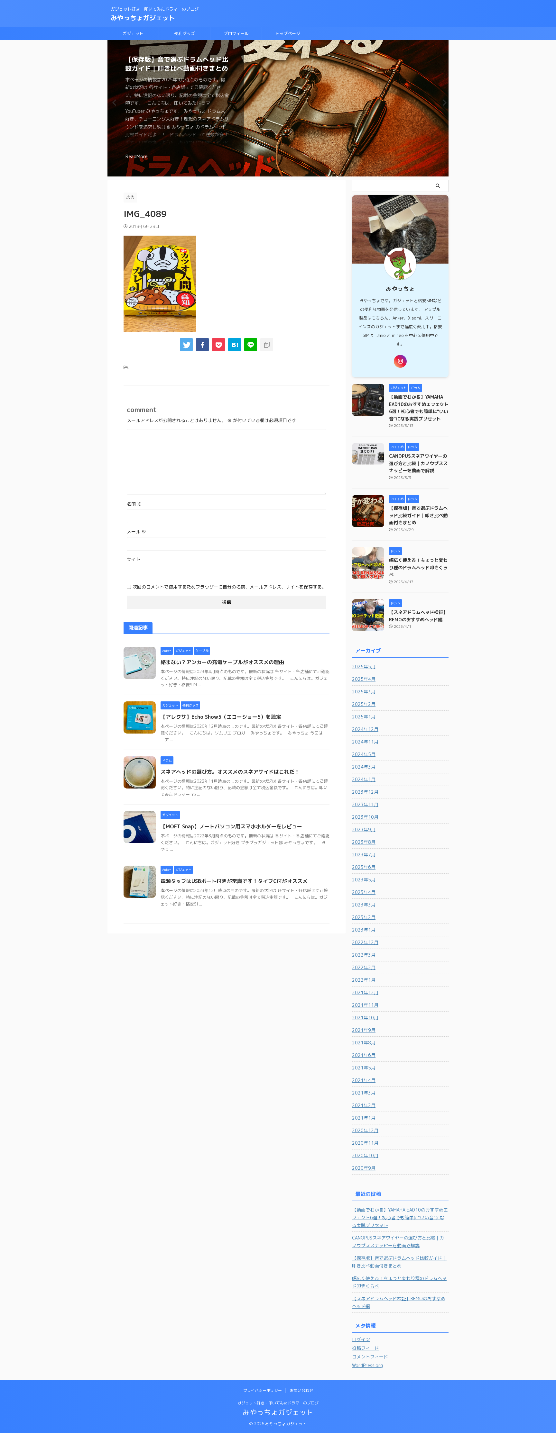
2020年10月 (365, 1155)
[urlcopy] (266, 344)
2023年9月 (363, 829)
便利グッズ (184, 33)
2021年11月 (365, 1005)
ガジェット (133, 33)
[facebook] (202, 344)
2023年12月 (365, 792)
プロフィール (236, 33)
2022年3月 (363, 955)
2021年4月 (363, 1080)
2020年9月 (363, 1168)
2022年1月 (363, 980)
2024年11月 (365, 742)
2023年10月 (365, 817)
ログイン (361, 1339)
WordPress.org (367, 1365)
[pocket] (218, 344)
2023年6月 (363, 867)
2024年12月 (365, 729)
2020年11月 (365, 1143)
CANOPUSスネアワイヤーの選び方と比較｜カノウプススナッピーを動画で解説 (418, 463)
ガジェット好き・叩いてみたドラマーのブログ (278, 1403)
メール (136, 531)
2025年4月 (363, 679)
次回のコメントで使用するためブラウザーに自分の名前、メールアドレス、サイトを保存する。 (229, 587)
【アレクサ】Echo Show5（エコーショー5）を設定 (221, 716)
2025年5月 (363, 666)
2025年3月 (363, 692)
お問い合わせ (301, 1390)
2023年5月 (363, 880)
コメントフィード (370, 1357)
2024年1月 (363, 779)
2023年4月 (363, 892)
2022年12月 (365, 942)
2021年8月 (363, 1043)
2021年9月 (363, 1030)
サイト (133, 559)
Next (443, 102)
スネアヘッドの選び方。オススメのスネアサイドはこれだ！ (230, 771)
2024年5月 (363, 754)
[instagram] (400, 361)
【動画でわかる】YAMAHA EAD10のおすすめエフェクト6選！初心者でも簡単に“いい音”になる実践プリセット (400, 1217)
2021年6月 (363, 1055)
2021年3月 (363, 1093)
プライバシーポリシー (262, 1390)
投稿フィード (365, 1348)
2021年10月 (365, 1017)
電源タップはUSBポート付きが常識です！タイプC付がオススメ (234, 881)
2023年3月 (363, 905)
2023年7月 (363, 855)
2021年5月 (363, 1068)
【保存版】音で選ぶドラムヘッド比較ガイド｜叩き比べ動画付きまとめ (176, 64)
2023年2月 (363, 917)
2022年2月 (363, 967)
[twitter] (186, 344)
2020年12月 (365, 1130)
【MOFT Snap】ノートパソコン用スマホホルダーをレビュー (231, 826)
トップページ (287, 33)
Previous (113, 102)
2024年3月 (363, 767)
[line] (250, 344)
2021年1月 (363, 1118)
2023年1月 (363, 930)
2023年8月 (363, 842)
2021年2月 (363, 1105)
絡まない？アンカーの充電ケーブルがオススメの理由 (222, 662)
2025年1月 (363, 717)
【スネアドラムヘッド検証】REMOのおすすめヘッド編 (398, 1302)
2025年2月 (363, 704)
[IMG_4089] (234, 344)
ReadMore (136, 156)
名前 (134, 504)
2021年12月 (365, 992)
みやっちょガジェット (143, 17)
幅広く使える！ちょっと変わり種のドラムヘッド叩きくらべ (418, 567)
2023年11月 (365, 804)
